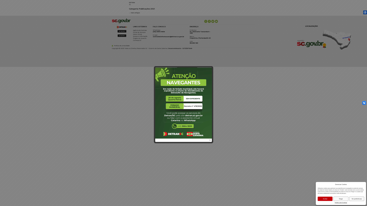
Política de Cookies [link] (341, 202)
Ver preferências (357, 199)
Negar (341, 199)
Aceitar (325, 199)
